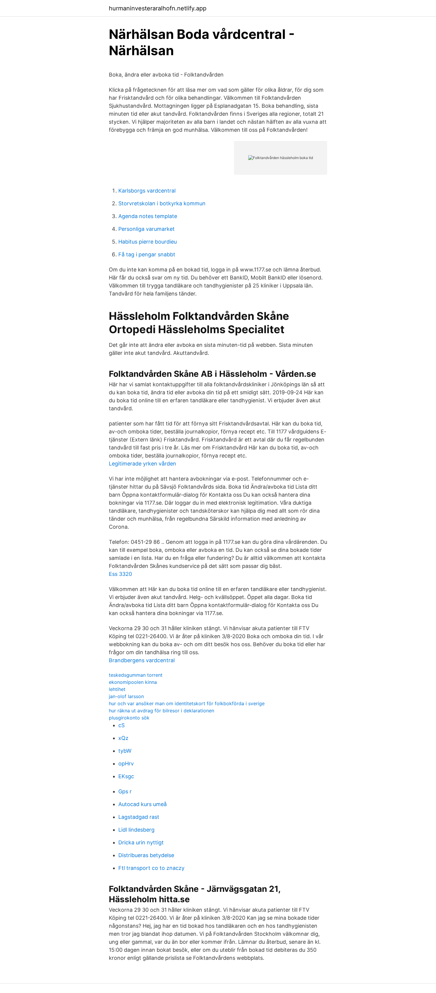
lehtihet (117, 689)
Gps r (125, 791)
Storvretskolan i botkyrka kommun (162, 203)
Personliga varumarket (146, 229)
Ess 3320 (120, 574)
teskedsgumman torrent (136, 675)
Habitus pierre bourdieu (147, 242)
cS (121, 725)
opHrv (126, 763)
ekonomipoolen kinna (133, 682)
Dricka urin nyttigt (141, 842)
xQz (123, 738)
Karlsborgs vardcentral (147, 191)
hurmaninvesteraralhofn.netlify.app (157, 8)
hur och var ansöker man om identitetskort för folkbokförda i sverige (187, 703)
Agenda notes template (147, 216)
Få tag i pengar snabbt (146, 254)
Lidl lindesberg (136, 830)
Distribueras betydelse (146, 855)
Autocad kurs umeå (142, 804)
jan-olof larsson (126, 696)
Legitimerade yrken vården (142, 463)
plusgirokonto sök (129, 718)
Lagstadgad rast (138, 817)
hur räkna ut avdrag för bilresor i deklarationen (161, 711)
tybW (124, 751)
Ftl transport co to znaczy (151, 868)
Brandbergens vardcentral (142, 660)
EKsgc (126, 776)
